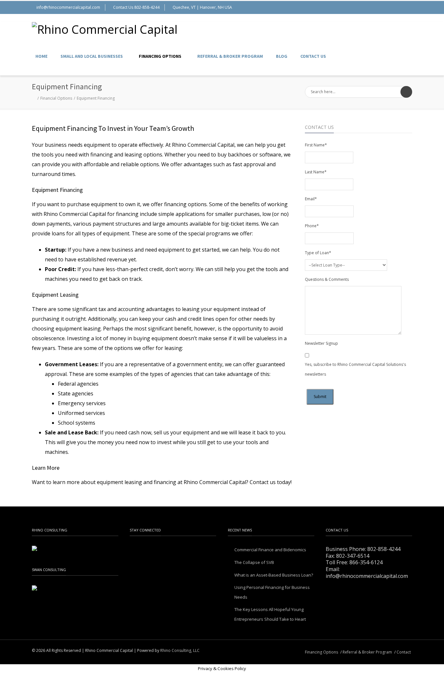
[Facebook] (379, 7)
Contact (404, 652)
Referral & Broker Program (230, 56)
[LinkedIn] (405, 7)
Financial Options (56, 98)
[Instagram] (392, 7)
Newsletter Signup (321, 343)
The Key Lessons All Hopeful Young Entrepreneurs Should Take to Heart (270, 614)
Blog (281, 56)
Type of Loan (318, 252)
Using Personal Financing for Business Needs (272, 592)
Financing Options (160, 56)
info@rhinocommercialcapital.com (68, 7)
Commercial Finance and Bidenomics (270, 550)
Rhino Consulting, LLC (180, 650)
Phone (312, 226)
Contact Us (313, 56)
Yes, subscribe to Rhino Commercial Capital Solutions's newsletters (355, 369)
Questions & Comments (327, 279)
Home (41, 56)
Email (311, 199)
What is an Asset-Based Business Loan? (273, 575)
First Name (316, 145)
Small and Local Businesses (91, 56)
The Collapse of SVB (254, 562)
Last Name (316, 172)
